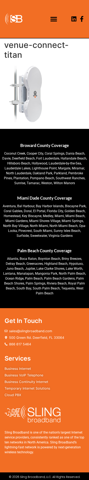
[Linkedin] (74, 19)
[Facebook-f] (82, 19)
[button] (53, 19)
